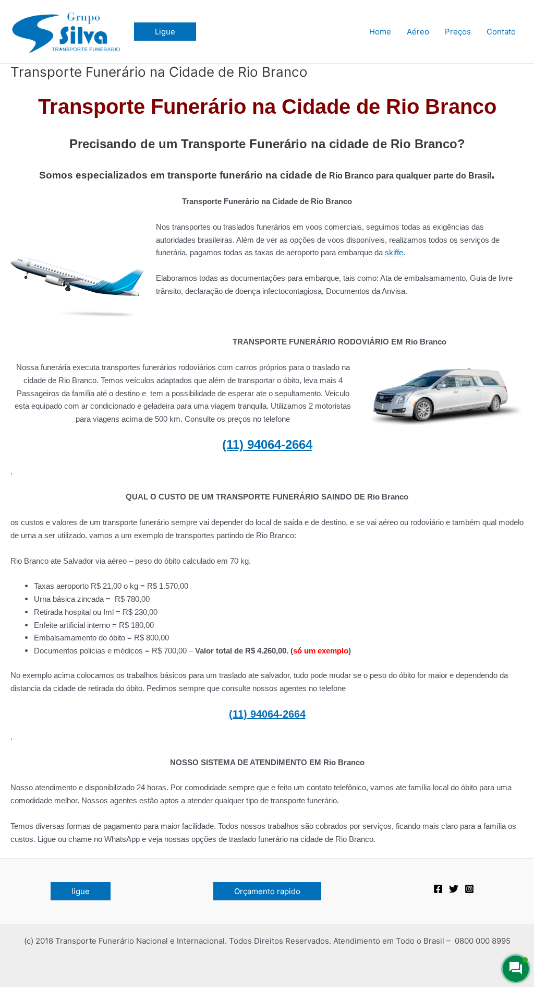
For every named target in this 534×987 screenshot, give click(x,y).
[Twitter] (453, 889)
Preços (458, 32)
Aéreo (418, 32)
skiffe (394, 252)
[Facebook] (438, 889)
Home (380, 32)
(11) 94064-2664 (267, 444)
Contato (501, 32)
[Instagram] (469, 889)
